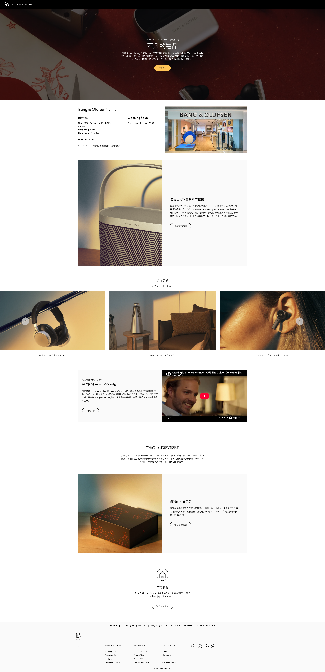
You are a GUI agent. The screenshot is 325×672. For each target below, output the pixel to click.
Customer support (176, 662)
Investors (175, 659)
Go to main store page (23, 4)
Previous (25, 321)
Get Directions (84, 146)
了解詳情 (92, 411)
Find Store (119, 659)
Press (174, 651)
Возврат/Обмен (119, 655)
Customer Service (119, 662)
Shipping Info (119, 651)
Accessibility (148, 659)
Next (299, 321)
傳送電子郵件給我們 (100, 146)
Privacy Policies (148, 651)
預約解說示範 (116, 146)
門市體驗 (164, 68)
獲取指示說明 (182, 226)
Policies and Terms (148, 662)
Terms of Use (148, 655)
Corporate (176, 655)
